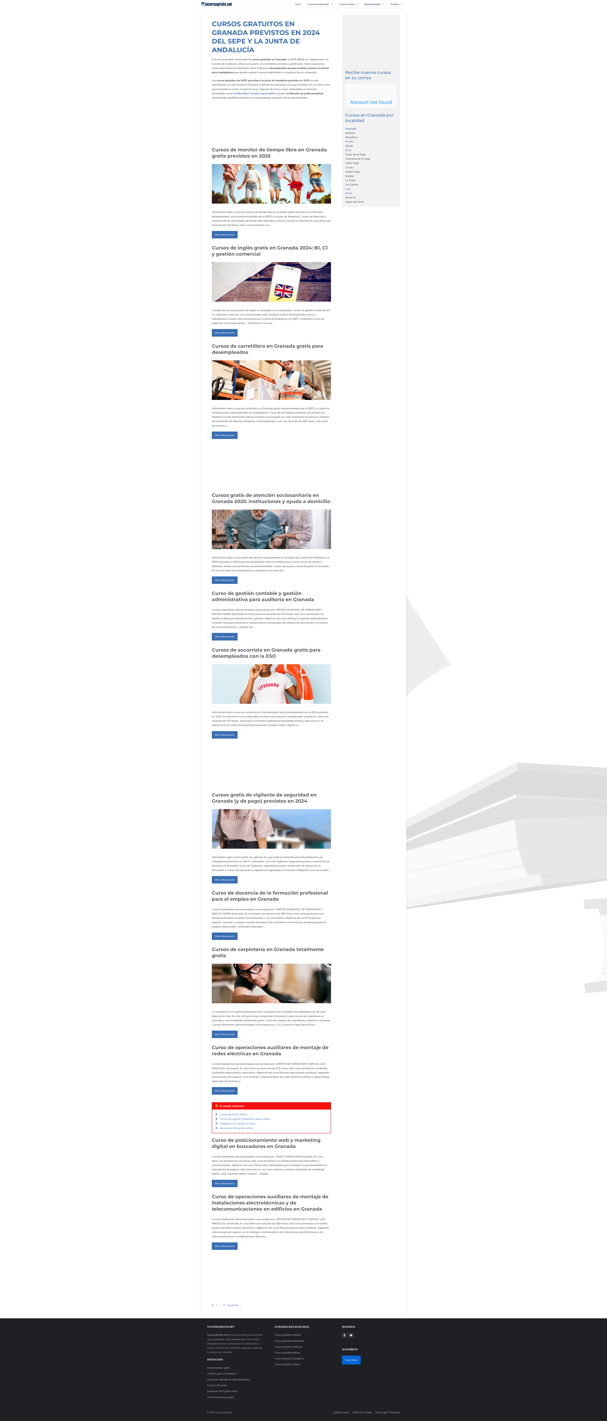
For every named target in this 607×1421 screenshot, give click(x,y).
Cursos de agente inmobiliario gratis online (245, 1118)
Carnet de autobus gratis (220, 1397)
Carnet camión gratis (218, 1367)
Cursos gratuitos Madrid (288, 1334)
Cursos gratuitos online (233, 1114)
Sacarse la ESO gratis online (236, 1128)
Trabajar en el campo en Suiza (237, 1123)
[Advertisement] (271, 123)
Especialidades (372, 4)
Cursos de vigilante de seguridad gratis (228, 1379)
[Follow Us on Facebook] (344, 1335)
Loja (262, 93)
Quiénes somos (341, 1412)
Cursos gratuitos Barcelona (289, 1340)
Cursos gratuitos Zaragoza (289, 1358)
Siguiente (234, 1305)
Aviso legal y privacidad (387, 1412)
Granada (350, 128)
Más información (224, 234)
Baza (246, 93)
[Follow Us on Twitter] (351, 1335)
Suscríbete (351, 1360)
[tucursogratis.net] (217, 4)
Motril (271, 93)
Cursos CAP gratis (217, 1385)
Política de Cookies (362, 1412)
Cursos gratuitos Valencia (288, 1346)
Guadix (254, 93)
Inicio (298, 4)
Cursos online (346, 4)
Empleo (395, 4)
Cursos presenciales (318, 4)
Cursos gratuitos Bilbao (287, 1352)
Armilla (237, 93)
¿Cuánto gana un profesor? (222, 1373)
